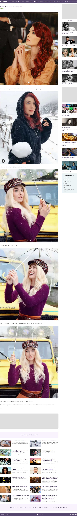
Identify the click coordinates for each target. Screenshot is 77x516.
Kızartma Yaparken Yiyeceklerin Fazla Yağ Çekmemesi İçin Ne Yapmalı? (69, 144)
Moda (50, 1)
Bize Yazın (58, 1)
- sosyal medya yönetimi (68, 189)
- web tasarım (66, 178)
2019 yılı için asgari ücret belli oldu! (19, 441)
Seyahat (45, 1)
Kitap (31, 1)
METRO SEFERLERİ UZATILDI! (47, 450)
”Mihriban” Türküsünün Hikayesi (69, 58)
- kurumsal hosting (67, 185)
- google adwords (67, 191)
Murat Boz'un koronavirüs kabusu (69, 45)
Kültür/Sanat (36, 1)
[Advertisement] (29, 421)
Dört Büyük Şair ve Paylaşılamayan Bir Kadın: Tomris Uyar (69, 129)
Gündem (12, 1)
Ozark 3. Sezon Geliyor (67, 171)
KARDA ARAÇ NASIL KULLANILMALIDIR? (50, 441)
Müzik (19, 1)
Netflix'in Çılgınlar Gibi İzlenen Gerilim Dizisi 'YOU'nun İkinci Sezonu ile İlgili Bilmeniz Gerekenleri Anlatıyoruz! (50, 479)
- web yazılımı (66, 179)
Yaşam (41, 1)
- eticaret (65, 183)
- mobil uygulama (67, 181)
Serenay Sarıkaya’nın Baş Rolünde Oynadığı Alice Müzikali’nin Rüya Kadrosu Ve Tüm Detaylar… (49, 497)
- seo (64, 187)
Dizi (16, 1)
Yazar (23, 1)
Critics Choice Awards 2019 (18, 477)
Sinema (27, 1)
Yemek (54, 1)
